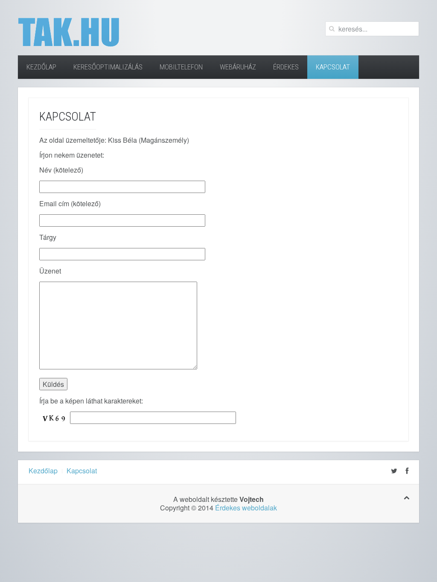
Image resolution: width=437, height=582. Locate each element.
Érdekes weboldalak (246, 508)
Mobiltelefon (181, 67)
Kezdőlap (41, 67)
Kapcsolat (333, 67)
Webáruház (238, 67)
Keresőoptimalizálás (108, 67)
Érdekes (286, 67)
